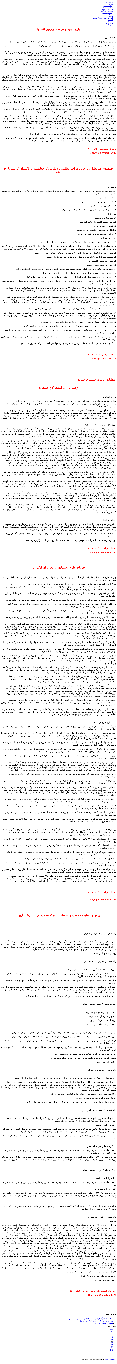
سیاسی (110, 4)
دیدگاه (111, 16)
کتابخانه (110, 14)
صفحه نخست (108, 2)
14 (112, 1346)
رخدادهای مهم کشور (106, 11)
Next (111, 1349)
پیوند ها (110, 21)
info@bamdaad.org (110, 1359)
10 (112, 1339)
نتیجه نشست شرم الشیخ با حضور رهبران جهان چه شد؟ (96, 1321)
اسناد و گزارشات (107, 9)
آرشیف (110, 20)
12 (112, 1342)
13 (112, 1344)
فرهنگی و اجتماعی (107, 7)
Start (111, 1329)
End (111, 1351)
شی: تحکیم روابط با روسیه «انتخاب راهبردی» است (97, 1318)
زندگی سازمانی (108, 6)
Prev (111, 1331)
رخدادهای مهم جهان (107, 13)
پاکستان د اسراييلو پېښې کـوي (104, 1323)
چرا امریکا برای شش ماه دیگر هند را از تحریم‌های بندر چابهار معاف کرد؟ (91, 1319)
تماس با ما (109, 23)
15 (112, 1347)
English (110, 25)
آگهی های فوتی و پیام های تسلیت (103, 18)
